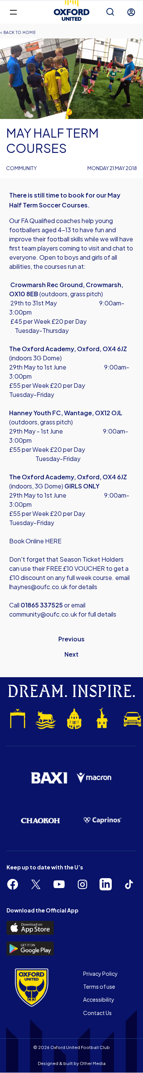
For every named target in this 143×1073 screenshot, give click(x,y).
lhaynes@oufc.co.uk (39, 587)
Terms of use (99, 986)
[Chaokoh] (40, 821)
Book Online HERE (35, 541)
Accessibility (98, 999)
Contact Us (97, 1012)
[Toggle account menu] (131, 12)
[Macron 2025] (94, 777)
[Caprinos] (102, 821)
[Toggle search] (110, 12)
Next (71, 654)
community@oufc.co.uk (43, 614)
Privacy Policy (100, 973)
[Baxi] (49, 777)
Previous (71, 639)
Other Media (93, 1063)
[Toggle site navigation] (13, 11)
